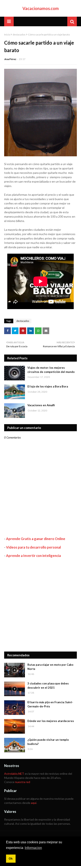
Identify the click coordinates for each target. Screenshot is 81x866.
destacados (19, 34)
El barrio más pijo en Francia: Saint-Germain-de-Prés (50, 704)
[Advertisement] (40, 604)
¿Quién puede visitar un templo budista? (48, 742)
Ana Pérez (10, 59)
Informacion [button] (33, 848)
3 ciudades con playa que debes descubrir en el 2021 (48, 685)
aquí (33, 803)
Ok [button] (11, 858)
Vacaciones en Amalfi (41, 405)
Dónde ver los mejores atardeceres (50, 721)
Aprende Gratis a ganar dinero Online (35, 538)
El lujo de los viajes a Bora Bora (47, 386)
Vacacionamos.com (40, 8)
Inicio (7, 34)
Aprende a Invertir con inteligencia (33, 555)
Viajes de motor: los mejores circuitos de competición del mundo (51, 369)
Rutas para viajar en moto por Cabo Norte (50, 666)
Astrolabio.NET (14, 773)
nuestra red (22, 782)
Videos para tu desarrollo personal (33, 547)
